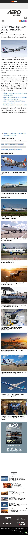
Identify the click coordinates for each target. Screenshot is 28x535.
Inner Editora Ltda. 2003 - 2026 (9, 528)
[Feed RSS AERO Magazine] (20, 21)
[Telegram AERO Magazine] (24, 21)
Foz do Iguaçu (20, 144)
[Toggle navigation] (3, 21)
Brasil (2, 144)
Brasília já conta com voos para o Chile (15, 105)
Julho (20, 146)
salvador (8, 146)
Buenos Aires (14, 146)
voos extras (11, 149)
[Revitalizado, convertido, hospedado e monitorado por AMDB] (26, 533)
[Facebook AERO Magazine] (22, 21)
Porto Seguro (18, 149)
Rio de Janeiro (12, 144)
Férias (24, 146)
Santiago (3, 146)
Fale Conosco (21, 528)
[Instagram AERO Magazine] (26, 21)
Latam (6, 144)
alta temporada (4, 149)
